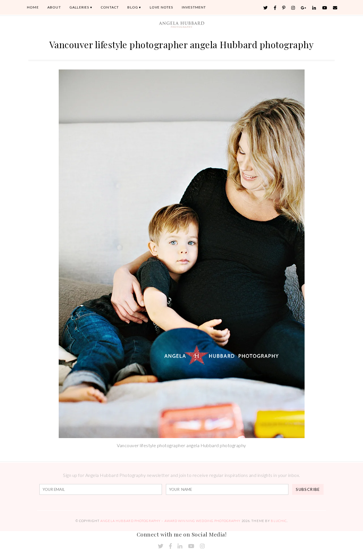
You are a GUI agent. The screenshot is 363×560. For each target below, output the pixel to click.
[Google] (304, 8)
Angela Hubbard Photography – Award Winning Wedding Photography (170, 521)
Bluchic (279, 521)
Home (33, 7)
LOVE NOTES (161, 7)
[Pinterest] (284, 8)
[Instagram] (293, 8)
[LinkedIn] (314, 8)
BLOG (132, 7)
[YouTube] (324, 8)
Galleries (79, 7)
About (54, 7)
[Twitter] (265, 8)
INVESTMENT (194, 7)
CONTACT (110, 7)
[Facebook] (275, 8)
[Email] (335, 8)
